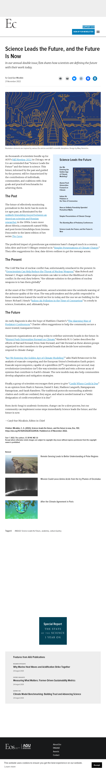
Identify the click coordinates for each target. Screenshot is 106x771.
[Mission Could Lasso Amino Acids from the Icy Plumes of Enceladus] (21, 488)
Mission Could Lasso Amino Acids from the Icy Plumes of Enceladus (71, 479)
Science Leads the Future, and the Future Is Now (76, 230)
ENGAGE (56, 748)
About (57, 744)
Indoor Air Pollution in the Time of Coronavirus (57, 300)
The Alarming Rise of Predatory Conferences (76, 223)
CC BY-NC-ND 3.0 (31, 438)
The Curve (17, 236)
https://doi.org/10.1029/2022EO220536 (22, 431)
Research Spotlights (19, 664)
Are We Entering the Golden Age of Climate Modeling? (64, 172)
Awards (56, 751)
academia (45, 531)
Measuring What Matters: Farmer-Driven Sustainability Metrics (44, 680)
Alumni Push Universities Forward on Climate (64, 186)
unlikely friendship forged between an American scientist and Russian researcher (26, 218)
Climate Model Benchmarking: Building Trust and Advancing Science (47, 694)
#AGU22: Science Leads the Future (27, 531)
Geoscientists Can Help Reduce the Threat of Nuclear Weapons (39, 271)
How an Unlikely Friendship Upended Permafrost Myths (73, 208)
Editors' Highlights (19, 677)
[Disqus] (53, 575)
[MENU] (98, 32)
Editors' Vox (17, 691)
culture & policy (55, 531)
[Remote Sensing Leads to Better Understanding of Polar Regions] (21, 465)
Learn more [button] (10, 766)
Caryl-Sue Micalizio (15, 77)
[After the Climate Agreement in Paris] (21, 510)
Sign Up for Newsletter (83, 32)
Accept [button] (97, 765)
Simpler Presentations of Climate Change (75, 216)
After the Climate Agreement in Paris (57, 501)
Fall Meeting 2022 (22, 159)
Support (89, 27)
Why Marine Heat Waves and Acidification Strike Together (41, 667)
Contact (56, 755)
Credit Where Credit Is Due (83, 383)
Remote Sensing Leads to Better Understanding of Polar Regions (69, 456)
